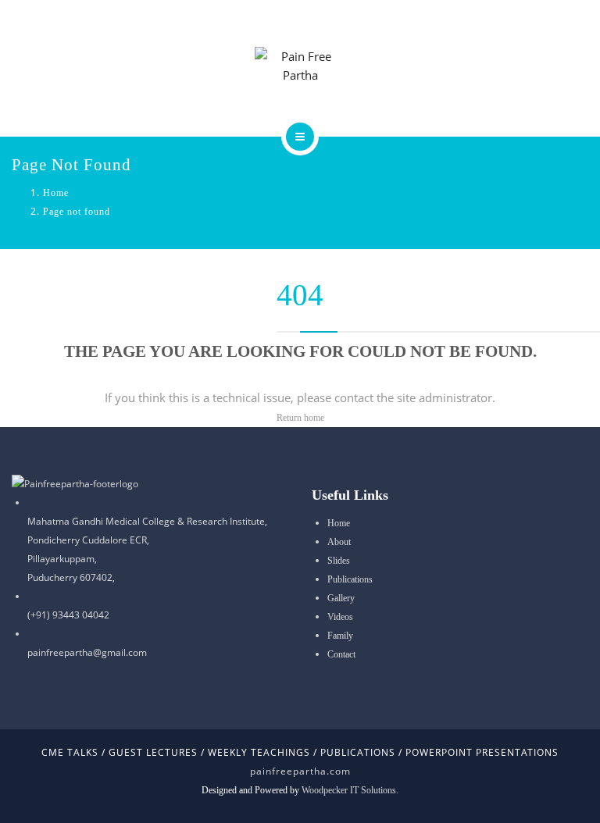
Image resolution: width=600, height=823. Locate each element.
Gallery (341, 598)
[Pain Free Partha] (300, 65)
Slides (338, 560)
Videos (340, 616)
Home (56, 192)
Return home (300, 417)
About (339, 541)
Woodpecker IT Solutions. (350, 790)
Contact (341, 654)
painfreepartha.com (300, 771)
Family (340, 635)
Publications (350, 579)
